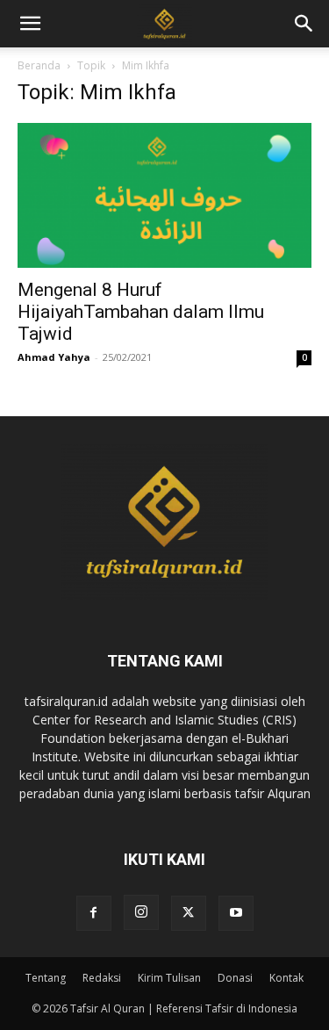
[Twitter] (188, 913)
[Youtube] (236, 913)
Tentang (45, 977)
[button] (304, 23)
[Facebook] (93, 913)
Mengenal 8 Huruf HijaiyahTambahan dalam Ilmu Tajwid (141, 311)
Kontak (286, 977)
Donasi (235, 977)
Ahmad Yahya (54, 357)
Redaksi (101, 977)
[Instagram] (141, 912)
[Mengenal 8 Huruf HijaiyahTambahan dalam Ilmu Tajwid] (164, 195)
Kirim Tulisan (169, 977)
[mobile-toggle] (30, 23)
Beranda (39, 65)
